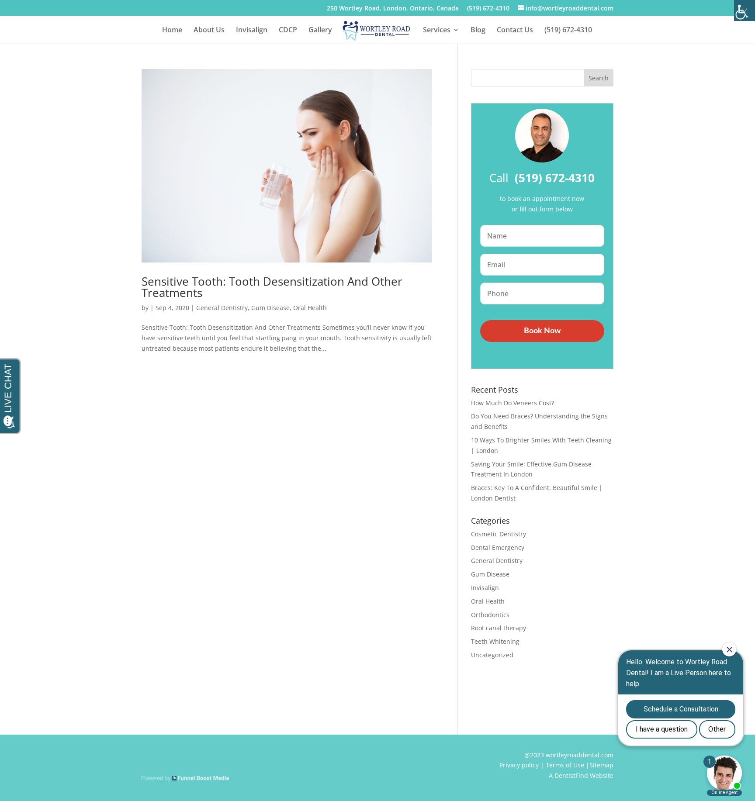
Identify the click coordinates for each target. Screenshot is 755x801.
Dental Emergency (497, 547)
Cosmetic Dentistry (498, 534)
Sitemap (601, 765)
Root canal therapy (498, 628)
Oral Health (310, 308)
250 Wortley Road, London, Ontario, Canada (393, 8)
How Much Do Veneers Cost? (512, 403)
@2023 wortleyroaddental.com (568, 755)
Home (172, 31)
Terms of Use (565, 765)
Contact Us (515, 31)
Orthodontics (490, 615)
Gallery (320, 31)
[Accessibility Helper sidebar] (744, 10)
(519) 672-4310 (488, 8)
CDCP (288, 31)
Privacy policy (519, 765)
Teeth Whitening (495, 641)
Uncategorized (492, 655)
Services (436, 31)
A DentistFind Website (581, 775)
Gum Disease (270, 308)
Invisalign (251, 31)
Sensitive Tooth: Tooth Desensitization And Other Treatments (272, 286)
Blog (478, 31)
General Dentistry (222, 308)
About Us (209, 31)
